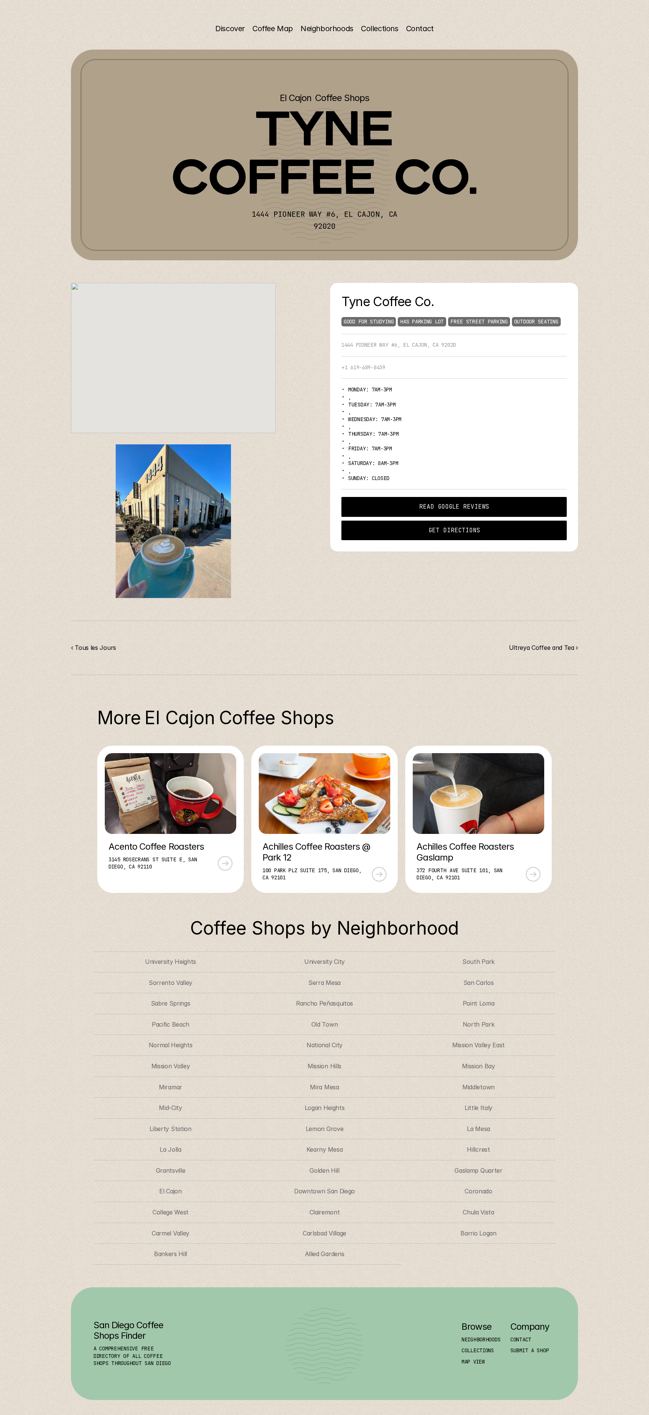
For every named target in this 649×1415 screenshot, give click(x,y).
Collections (379, 28)
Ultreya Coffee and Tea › (543, 647)
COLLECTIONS (478, 1350)
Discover (230, 28)
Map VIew (473, 1361)
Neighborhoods (326, 28)
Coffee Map (272, 28)
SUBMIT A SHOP (529, 1350)
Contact (420, 28)
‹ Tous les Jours (93, 647)
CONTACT (520, 1339)
